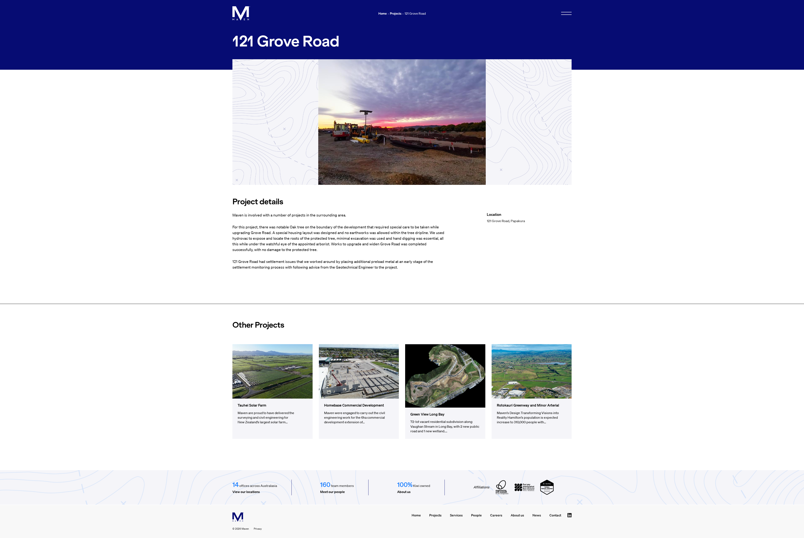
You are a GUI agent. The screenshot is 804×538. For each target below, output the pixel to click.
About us (404, 492)
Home (382, 13)
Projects (395, 13)
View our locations (246, 492)
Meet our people (332, 492)
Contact (555, 515)
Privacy (258, 528)
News (536, 515)
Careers (496, 515)
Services (456, 515)
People (476, 515)
